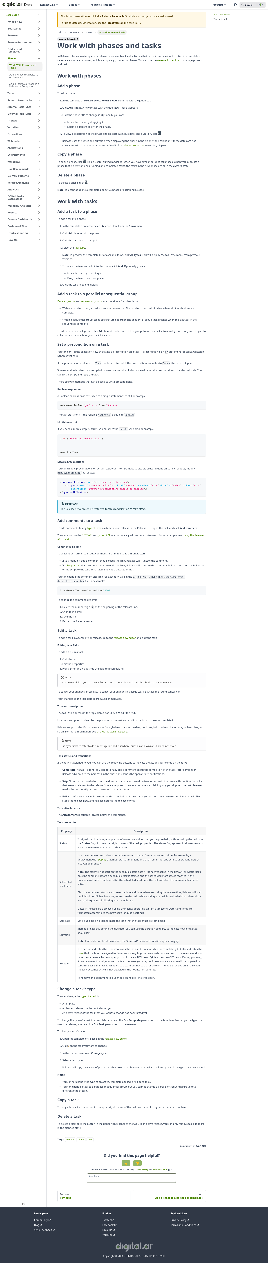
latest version (115, 23)
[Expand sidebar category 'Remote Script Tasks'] (39, 100)
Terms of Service (159, 1169)
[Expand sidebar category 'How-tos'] (39, 240)
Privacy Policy (142, 1169)
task (90, 1139)
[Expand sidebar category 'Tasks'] (39, 93)
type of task (94, 528)
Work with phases (222, 14)
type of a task (89, 996)
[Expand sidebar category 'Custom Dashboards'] (39, 219)
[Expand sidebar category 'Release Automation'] (39, 42)
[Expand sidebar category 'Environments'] (39, 155)
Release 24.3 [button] (47, 4)
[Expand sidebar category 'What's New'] (39, 22)
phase (81, 1139)
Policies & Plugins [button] (101, 4)
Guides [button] (73, 4)
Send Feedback (43, 1230)
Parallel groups (66, 301)
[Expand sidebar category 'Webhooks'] (39, 141)
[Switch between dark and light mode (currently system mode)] (235, 4)
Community (41, 1220)
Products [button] (217, 4)
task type (79, 247)
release (70, 1139)
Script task (73, 565)
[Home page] (60, 32)
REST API (87, 535)
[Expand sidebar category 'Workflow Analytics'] (39, 206)
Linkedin (107, 1230)
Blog (36, 1225)
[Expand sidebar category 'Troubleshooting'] (39, 233)
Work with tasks (221, 19)
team (81, 953)
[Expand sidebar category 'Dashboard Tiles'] (39, 226)
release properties (133, 145)
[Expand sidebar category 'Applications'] (39, 148)
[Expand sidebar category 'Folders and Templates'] (39, 50)
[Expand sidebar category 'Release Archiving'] (39, 183)
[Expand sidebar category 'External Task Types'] (39, 114)
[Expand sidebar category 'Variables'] (39, 127)
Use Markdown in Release (112, 731)
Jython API (104, 535)
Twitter (106, 1220)
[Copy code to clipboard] (202, 404)
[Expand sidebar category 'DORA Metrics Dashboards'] (39, 197)
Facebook (108, 1225)
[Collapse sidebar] (23, 1204)
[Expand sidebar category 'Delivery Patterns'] (39, 176)
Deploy (102, 859)
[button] (24, 161)
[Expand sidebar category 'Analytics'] (39, 189)
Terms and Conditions (183, 1225)
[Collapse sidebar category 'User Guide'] (39, 15)
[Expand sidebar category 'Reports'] (39, 212)
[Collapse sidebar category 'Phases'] (39, 58)
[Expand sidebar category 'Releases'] (39, 35)
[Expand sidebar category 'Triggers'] (39, 120)
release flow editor (168, 60)
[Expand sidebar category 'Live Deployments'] (39, 169)
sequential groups (91, 301)
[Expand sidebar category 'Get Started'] (39, 28)
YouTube (107, 1235)
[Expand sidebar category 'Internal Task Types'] (39, 107)
